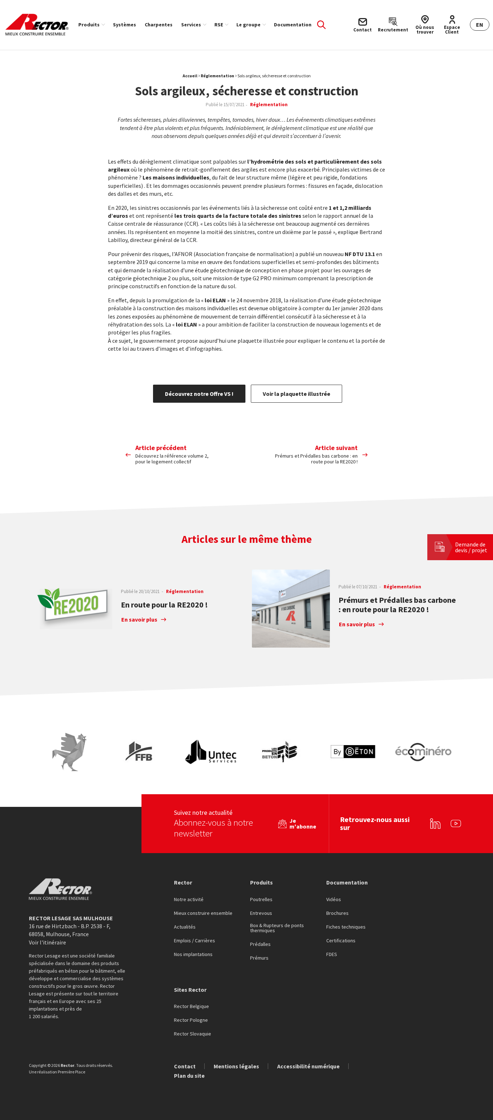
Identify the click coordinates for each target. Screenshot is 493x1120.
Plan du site (189, 1075)
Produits (89, 24)
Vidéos (333, 900)
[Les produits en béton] (282, 752)
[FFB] (140, 752)
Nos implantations (193, 954)
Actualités (185, 927)
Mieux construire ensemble (203, 913)
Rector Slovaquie (192, 1034)
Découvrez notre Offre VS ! (199, 393)
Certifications (340, 941)
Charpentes (159, 24)
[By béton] (352, 752)
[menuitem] (91, 24)
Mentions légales (236, 1066)
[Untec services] (211, 752)
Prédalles (260, 944)
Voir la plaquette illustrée (296, 393)
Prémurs (259, 958)
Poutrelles (261, 900)
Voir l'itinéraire (47, 942)
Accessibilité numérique (308, 1066)
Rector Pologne (191, 1020)
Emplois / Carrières (194, 941)
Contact (185, 1066)
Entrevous (261, 913)
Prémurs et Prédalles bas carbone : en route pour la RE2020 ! (397, 604)
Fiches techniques (346, 927)
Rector (183, 882)
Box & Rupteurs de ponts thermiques (277, 928)
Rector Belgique (191, 1006)
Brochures (337, 913)
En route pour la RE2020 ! (164, 604)
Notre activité (189, 900)
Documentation (292, 24)
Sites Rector (190, 989)
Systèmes (124, 24)
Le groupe (248, 24)
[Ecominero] (423, 752)
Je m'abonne (302, 823)
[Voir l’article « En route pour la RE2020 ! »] (73, 609)
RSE (218, 24)
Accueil (190, 75)
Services (191, 24)
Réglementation (217, 75)
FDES (331, 954)
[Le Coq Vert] (69, 752)
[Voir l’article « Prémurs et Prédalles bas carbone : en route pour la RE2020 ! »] (291, 609)
